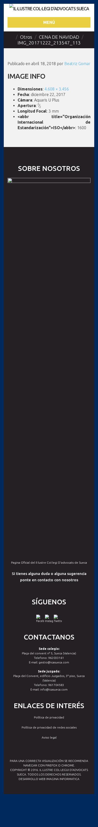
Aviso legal (49, 737)
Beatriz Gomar (77, 63)
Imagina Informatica (62, 779)
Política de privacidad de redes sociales (49, 727)
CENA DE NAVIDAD (59, 37)
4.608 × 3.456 (56, 89)
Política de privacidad (49, 717)
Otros (26, 37)
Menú (49, 22)
